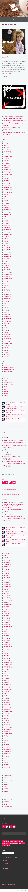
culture (5, 380)
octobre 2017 (7, 320)
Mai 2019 (6, 285)
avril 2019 (6, 287)
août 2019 (6, 280)
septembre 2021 (8, 234)
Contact (7, 865)
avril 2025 (6, 162)
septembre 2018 (8, 300)
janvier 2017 (7, 336)
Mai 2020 (6, 263)
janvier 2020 (7, 271)
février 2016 (7, 356)
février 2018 (7, 312)
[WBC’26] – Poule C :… (11, 407)
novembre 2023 (7, 189)
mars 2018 (6, 310)
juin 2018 (6, 305)
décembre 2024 (7, 169)
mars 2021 (6, 245)
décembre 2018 (7, 294)
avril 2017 (6, 330)
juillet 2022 (6, 216)
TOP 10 (6, 395)
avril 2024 (6, 180)
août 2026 (6, 142)
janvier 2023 (7, 207)
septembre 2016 (8, 343)
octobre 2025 (7, 154)
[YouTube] (14, 482)
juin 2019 (6, 283)
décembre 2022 (7, 209)
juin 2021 (6, 240)
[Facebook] (3, 482)
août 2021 (6, 236)
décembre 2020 (7, 251)
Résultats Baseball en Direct (9, 489)
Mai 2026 (6, 145)
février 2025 (7, 165)
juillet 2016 (6, 347)
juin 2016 (6, 349)
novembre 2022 (7, 211)
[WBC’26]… (9, 414)
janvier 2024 (7, 185)
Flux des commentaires (9, 369)
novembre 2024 (7, 171)
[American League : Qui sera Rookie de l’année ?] (7, 76)
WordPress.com (8, 371)
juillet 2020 (6, 260)
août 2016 (6, 345)
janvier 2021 (7, 249)
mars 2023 (6, 203)
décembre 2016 (7, 338)
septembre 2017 (8, 321)
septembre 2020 (8, 256)
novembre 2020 (7, 252)
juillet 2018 (6, 303)
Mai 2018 (6, 307)
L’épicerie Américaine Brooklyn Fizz (10, 494)
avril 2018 (6, 309)
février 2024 (7, 183)
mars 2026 (6, 147)
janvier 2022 (7, 227)
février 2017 (7, 334)
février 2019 (7, 291)
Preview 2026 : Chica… (11, 410)
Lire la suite (8, 73)
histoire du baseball (8, 384)
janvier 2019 (7, 292)
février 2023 (7, 205)
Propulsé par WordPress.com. (8, 884)
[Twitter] (6, 482)
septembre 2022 (8, 214)
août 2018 (6, 301)
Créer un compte (8, 364)
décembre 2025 (7, 151)
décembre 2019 (7, 272)
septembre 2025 (8, 156)
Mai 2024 (6, 178)
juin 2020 (6, 261)
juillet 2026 (6, 143)
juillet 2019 (6, 281)
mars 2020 (6, 267)
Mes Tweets (5, 432)
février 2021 (7, 247)
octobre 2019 (7, 276)
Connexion (6, 365)
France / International (9, 382)
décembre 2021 (7, 229)
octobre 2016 (7, 341)
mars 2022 (6, 223)
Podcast (6, 391)
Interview (6, 388)
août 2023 (6, 194)
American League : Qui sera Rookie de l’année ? (11, 56)
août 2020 (6, 258)
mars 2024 (6, 182)
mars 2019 (6, 289)
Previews (6, 393)
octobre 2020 (7, 254)
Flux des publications (9, 367)
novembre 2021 (7, 231)
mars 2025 (6, 163)
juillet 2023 (6, 196)
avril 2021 (6, 243)
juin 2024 (6, 176)
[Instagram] (10, 482)
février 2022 (7, 225)
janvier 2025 (7, 167)
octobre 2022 (7, 212)
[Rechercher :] (14, 426)
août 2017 (6, 323)
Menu (14, 19)
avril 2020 (6, 265)
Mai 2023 (6, 200)
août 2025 (6, 158)
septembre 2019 (8, 278)
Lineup (6, 860)
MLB (5, 389)
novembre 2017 (7, 318)
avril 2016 (6, 352)
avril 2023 (6, 202)
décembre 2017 (7, 316)
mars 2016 (6, 354)
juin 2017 (6, 327)
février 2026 (7, 149)
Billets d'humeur (8, 378)
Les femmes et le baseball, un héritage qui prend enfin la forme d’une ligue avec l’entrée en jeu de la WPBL (14, 132)
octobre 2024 (7, 173)
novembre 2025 (7, 153)
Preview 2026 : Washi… (11, 403)
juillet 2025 (6, 160)
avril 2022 (6, 222)
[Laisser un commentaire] (4, 76)
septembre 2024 (8, 174)
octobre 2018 (7, 298)
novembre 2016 (7, 340)
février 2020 (7, 269)
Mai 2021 (6, 242)
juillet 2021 (6, 238)
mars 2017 (6, 332)
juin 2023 (6, 198)
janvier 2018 (7, 314)
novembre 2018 (7, 296)
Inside (5, 386)
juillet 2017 (6, 325)
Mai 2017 (6, 329)
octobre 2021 (7, 232)
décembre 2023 (7, 187)
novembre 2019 (7, 274)
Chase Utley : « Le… (19, 418)
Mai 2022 (6, 220)
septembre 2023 (8, 192)
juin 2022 (6, 218)
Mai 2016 (6, 350)
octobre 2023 (7, 191)
